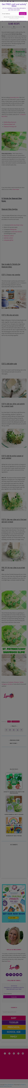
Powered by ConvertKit (14, 18)
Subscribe (22, 14)
